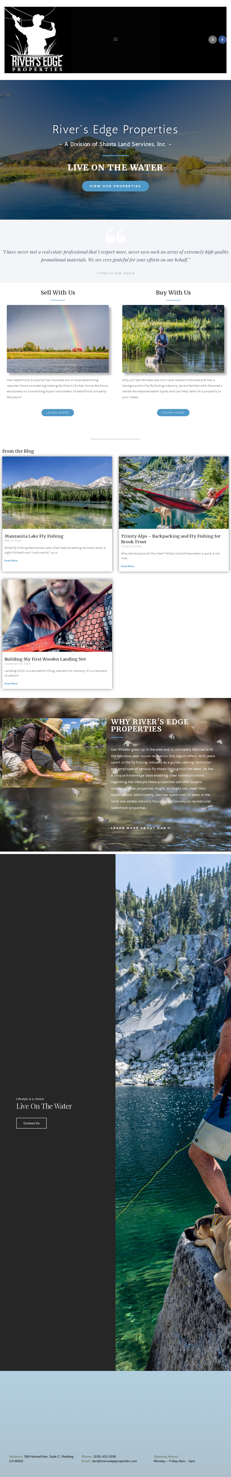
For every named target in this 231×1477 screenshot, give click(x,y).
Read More (11, 560)
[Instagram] (212, 40)
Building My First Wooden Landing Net (45, 659)
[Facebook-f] (222, 40)
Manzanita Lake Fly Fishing (34, 536)
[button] (115, 39)
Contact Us (31, 1123)
